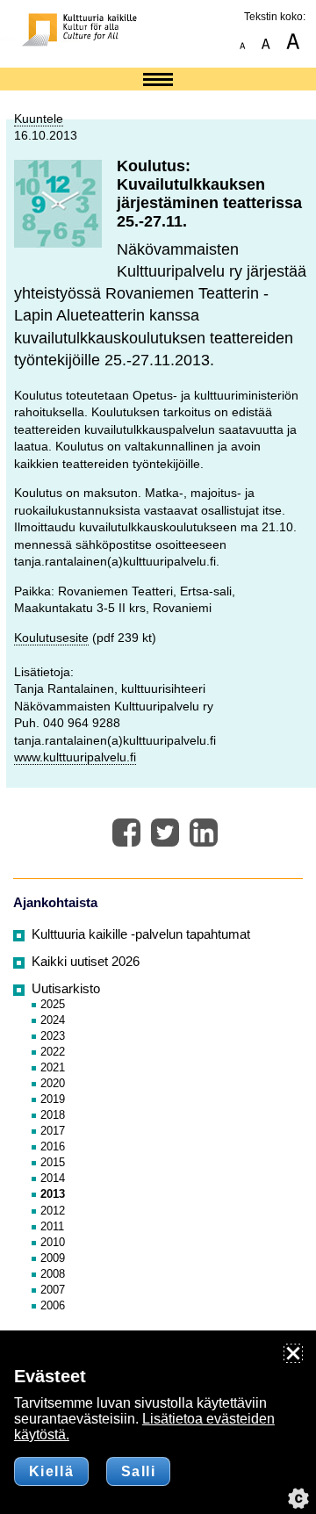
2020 (52, 1083)
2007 (52, 1289)
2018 (52, 1114)
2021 (52, 1067)
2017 (52, 1130)
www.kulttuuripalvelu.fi (75, 757)
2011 (52, 1226)
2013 (52, 1193)
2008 (52, 1273)
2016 (52, 1146)
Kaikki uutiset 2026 (86, 962)
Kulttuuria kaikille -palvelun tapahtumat (141, 934)
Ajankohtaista (55, 903)
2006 (52, 1305)
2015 (52, 1162)
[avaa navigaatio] (158, 81)
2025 (52, 1004)
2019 (52, 1099)
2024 (52, 1020)
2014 (52, 1178)
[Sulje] (293, 1353)
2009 (52, 1258)
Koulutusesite (51, 638)
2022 (52, 1051)
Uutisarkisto (66, 989)
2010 (52, 1242)
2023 (52, 1035)
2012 (52, 1210)
